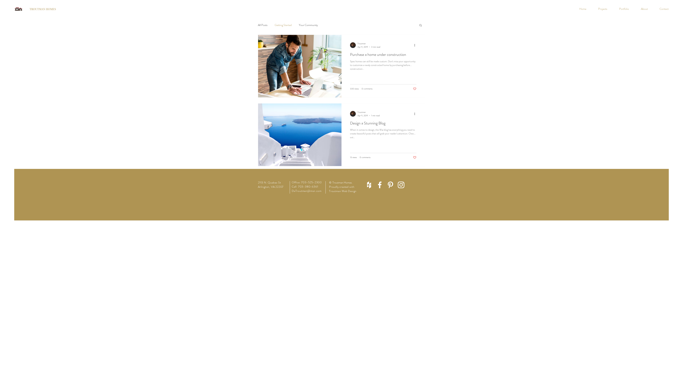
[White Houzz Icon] (369, 184)
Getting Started (283, 25)
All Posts (263, 25)
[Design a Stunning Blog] (300, 134)
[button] (420, 25)
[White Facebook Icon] (379, 184)
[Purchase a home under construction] (300, 66)
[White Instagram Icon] (401, 184)
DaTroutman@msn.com (306, 191)
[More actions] (416, 45)
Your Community (308, 25)
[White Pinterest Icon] (390, 184)
